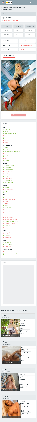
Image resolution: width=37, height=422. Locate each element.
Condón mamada (9, 217)
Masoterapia (8, 174)
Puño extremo (8, 237)
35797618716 (8, 18)
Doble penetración (9, 138)
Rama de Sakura (9, 182)
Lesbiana (7, 192)
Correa (6, 205)
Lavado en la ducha (9, 156)
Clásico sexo (8, 129)
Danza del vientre (9, 189)
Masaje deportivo (9, 178)
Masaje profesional (9, 165)
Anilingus (7, 227)
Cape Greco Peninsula (19, 7)
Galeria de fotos (8, 56)
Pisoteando (7, 212)
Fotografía (7, 149)
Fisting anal (7, 235)
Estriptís (7, 187)
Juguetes (7, 140)
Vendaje (7, 209)
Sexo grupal (7, 135)
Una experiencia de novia (11, 219)
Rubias (22, 49)
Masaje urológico (9, 169)
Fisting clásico (8, 233)
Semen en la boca (9, 242)
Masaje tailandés (9, 171)
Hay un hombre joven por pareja (12, 151)
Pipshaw (7, 158)
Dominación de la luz (10, 199)
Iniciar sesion (31, 2)
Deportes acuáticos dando (11, 251)
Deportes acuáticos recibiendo (12, 254)
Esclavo (6, 203)
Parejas (6, 153)
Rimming (7, 160)
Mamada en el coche (10, 223)
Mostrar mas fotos (18, 115)
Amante (6, 197)
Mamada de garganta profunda (12, 221)
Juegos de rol (8, 207)
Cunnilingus (7, 225)
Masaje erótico (8, 167)
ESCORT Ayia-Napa (6, 7)
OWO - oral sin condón (10, 133)
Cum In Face (8, 246)
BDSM (6, 201)
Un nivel (6, 131)
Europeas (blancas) (26, 45)
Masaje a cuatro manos (10, 176)
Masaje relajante (9, 180)
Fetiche (6, 142)
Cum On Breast (8, 244)
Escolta (6, 147)
